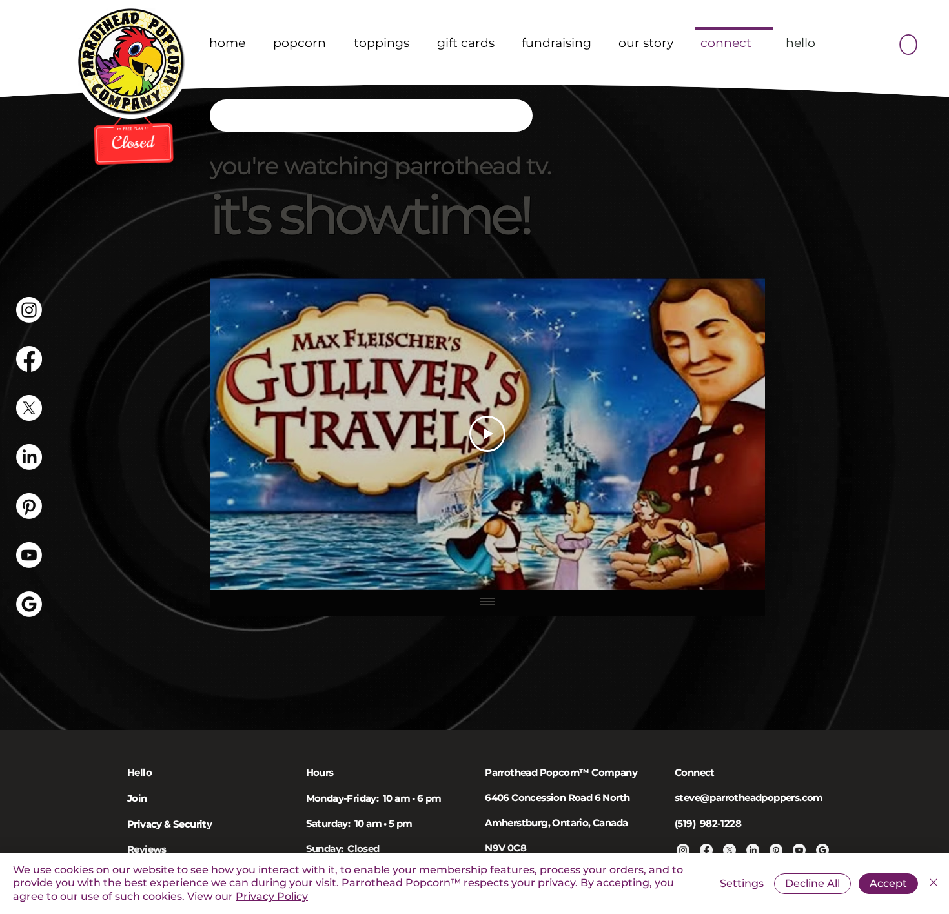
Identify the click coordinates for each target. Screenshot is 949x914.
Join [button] (137, 798)
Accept (888, 883)
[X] (29, 408)
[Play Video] (487, 434)
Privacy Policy (272, 896)
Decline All (812, 883)
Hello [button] (139, 772)
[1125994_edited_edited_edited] (29, 604)
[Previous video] (236, 434)
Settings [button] (742, 883)
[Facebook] (29, 359)
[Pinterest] (29, 506)
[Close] (933, 884)
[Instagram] (29, 310)
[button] (908, 41)
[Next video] (738, 434)
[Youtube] (29, 555)
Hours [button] (320, 772)
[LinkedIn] (29, 457)
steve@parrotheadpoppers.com (749, 797)
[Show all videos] (487, 603)
